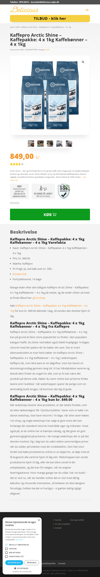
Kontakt (58, 528)
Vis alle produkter (62, 524)
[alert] (22, 545)
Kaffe (18, 27)
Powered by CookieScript (22, 572)
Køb (48, 214)
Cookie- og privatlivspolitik (43, 563)
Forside (58, 520)
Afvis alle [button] (31, 563)
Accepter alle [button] (14, 563)
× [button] (39, 520)
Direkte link (19, 274)
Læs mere (19, 539)
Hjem (12, 27)
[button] (83, 62)
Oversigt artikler (77, 520)
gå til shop (39, 298)
